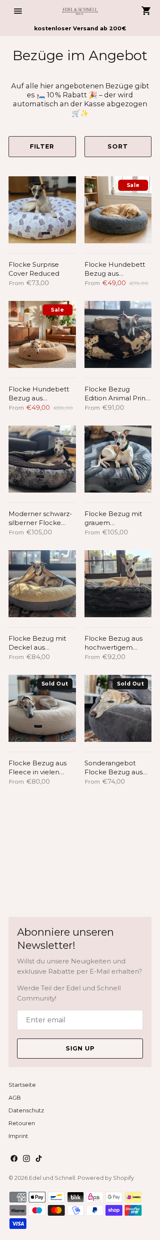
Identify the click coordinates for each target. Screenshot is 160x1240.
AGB (15, 1097)
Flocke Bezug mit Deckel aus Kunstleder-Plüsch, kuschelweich (39, 643)
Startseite (22, 1085)
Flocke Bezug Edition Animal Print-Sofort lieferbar (117, 394)
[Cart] (146, 11)
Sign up (80, 1048)
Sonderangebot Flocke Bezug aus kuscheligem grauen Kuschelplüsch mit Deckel (117, 767)
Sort (118, 146)
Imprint (18, 1136)
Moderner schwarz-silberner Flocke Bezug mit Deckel (40, 518)
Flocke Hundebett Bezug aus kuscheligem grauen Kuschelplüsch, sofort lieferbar (117, 269)
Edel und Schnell (52, 1178)
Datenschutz (26, 1110)
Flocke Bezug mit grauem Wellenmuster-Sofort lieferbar (113, 518)
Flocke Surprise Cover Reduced (34, 268)
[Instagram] (26, 1159)
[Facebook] (14, 1159)
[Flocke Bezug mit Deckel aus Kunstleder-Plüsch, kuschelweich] (42, 584)
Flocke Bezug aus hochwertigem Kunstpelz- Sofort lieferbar (113, 643)
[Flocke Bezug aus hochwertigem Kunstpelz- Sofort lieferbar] (118, 584)
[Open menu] (18, 11)
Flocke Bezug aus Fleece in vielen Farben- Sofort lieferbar (38, 767)
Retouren (22, 1123)
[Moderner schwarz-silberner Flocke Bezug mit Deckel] (42, 459)
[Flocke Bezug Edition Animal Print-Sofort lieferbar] (118, 334)
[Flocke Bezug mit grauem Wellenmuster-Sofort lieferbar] (118, 459)
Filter (42, 146)
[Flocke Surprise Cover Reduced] (42, 210)
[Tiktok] (38, 1159)
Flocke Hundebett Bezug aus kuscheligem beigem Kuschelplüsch (39, 394)
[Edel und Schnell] (80, 11)
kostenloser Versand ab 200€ (80, 28)
